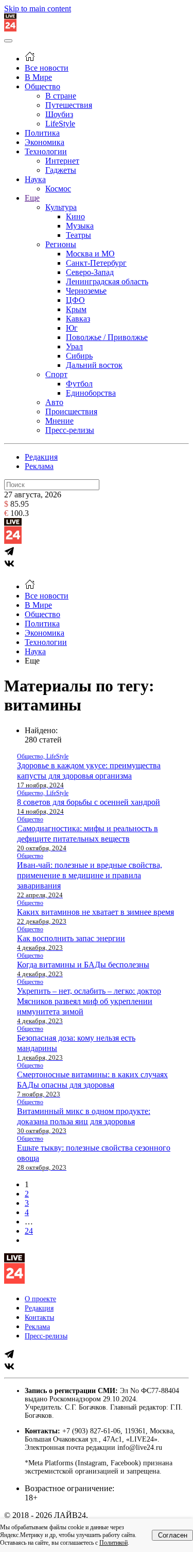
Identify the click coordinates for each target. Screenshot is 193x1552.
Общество (42, 86)
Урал (74, 346)
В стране (60, 95)
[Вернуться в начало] (10, 28)
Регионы (60, 244)
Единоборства (91, 393)
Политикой (113, 1542)
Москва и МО (90, 253)
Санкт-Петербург (96, 262)
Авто (54, 402)
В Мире (38, 77)
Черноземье (86, 290)
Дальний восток (94, 365)
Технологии (46, 151)
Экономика (44, 142)
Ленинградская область (107, 281)
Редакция (41, 456)
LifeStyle (60, 123)
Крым (76, 309)
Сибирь (79, 355)
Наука (35, 179)
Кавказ (78, 318)
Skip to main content (37, 8)
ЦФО (75, 300)
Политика (42, 132)
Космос (58, 188)
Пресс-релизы (69, 430)
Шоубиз (59, 114)
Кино (75, 216)
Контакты (39, 1317)
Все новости (46, 67)
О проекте (40, 1299)
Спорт (56, 374)
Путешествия (68, 105)
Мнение (59, 420)
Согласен (172, 1535)
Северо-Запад (90, 272)
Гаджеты (60, 170)
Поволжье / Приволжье (107, 337)
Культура (61, 207)
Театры (78, 235)
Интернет (62, 160)
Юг (72, 328)
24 (29, 1230)
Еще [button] (32, 660)
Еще (32, 197)
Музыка (80, 225)
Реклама (39, 466)
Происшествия (71, 411)
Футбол (79, 383)
